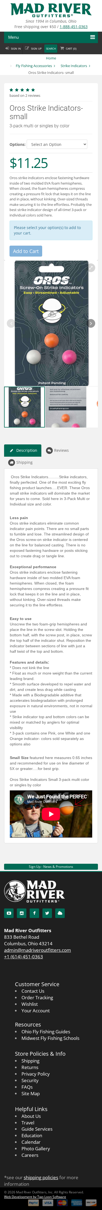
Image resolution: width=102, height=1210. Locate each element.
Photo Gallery (35, 1148)
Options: (18, 144)
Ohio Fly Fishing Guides (45, 1031)
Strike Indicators (74, 65)
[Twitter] (47, 913)
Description (26, 450)
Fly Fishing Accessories (34, 65)
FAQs (27, 1087)
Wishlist (29, 1004)
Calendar (31, 1142)
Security (30, 1080)
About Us (31, 1116)
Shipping (24, 462)
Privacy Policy (35, 1074)
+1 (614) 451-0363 (23, 956)
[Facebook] (34, 913)
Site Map (30, 1093)
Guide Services (36, 1129)
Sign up (36, 48)
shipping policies (41, 1177)
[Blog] (60, 913)
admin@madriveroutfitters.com (37, 950)
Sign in (16, 48)
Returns (29, 1067)
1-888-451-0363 (74, 26)
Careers (29, 1155)
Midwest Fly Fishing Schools (50, 1038)
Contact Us (32, 991)
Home (51, 58)
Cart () (71, 48)
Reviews (61, 450)
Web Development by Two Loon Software (35, 1196)
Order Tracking (37, 997)
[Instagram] (21, 913)
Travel (27, 1122)
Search (51, 48)
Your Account (35, 1010)
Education (31, 1135)
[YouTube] (9, 913)
